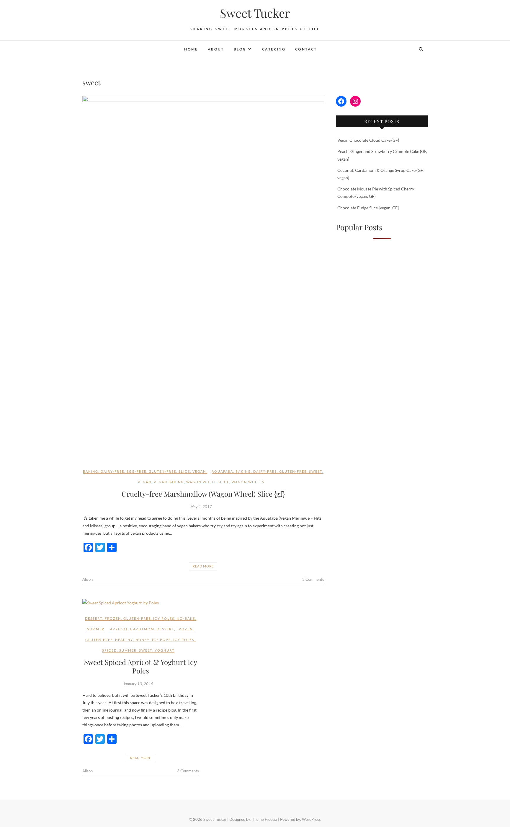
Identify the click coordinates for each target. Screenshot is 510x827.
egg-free (136, 471)
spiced (109, 650)
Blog (240, 49)
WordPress (311, 819)
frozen (113, 618)
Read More (203, 566)
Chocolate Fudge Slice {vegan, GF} (368, 207)
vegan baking (169, 482)
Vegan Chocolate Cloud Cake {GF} (368, 140)
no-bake (186, 618)
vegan (199, 471)
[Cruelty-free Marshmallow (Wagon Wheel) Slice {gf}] (203, 277)
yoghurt (164, 650)
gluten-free (162, 471)
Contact (306, 49)
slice (184, 471)
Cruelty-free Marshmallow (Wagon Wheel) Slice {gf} (203, 493)
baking (90, 471)
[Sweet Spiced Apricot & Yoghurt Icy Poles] (140, 602)
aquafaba (222, 471)
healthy (124, 640)
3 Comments (313, 579)
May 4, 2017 (201, 506)
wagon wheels (248, 482)
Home (191, 49)
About (216, 49)
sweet (315, 471)
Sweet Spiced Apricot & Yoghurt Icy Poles (140, 666)
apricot (119, 629)
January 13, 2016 (138, 683)
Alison (87, 579)
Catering (273, 49)
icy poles (163, 618)
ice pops (161, 640)
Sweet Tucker (255, 13)
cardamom (142, 629)
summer (95, 629)
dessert (93, 618)
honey (142, 640)
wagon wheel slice (207, 482)
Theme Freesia (264, 819)
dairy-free (112, 471)
